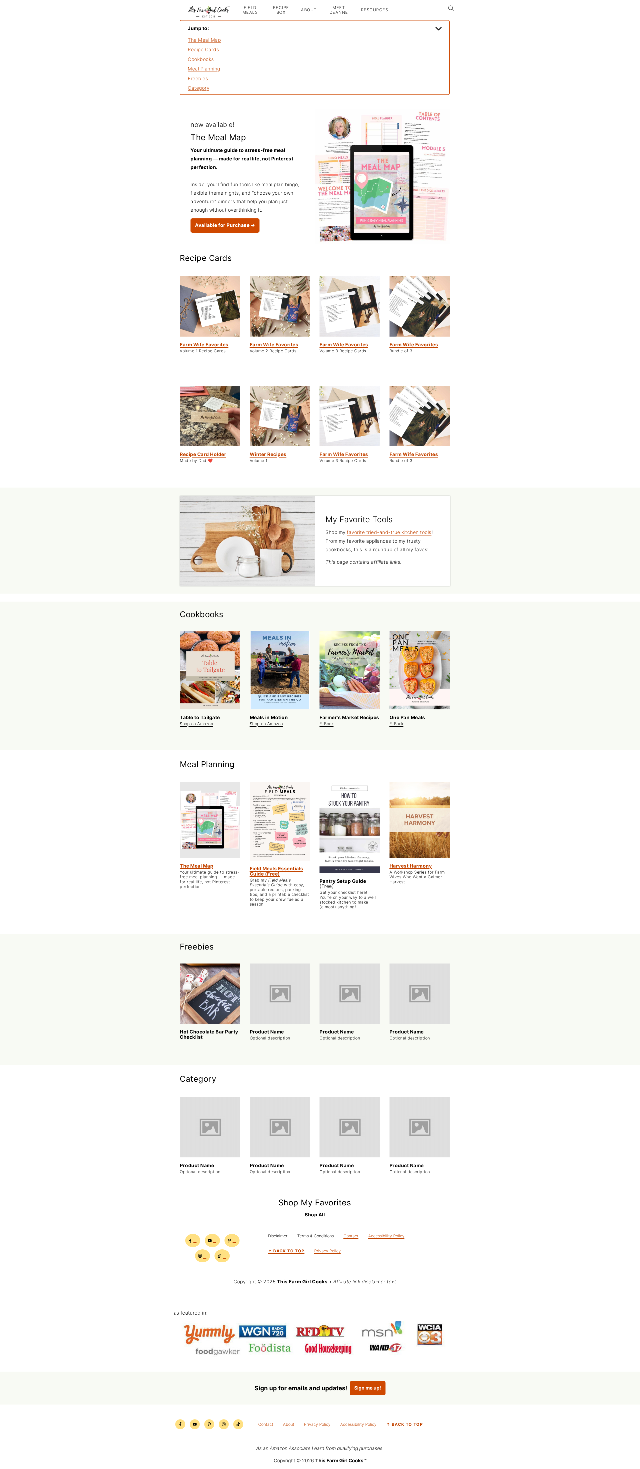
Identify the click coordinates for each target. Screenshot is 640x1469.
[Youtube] (212, 1240)
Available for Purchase (222, 225)
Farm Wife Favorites (204, 345)
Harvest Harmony (411, 866)
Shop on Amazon (196, 723)
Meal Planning (204, 69)
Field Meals (250, 10)
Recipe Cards (203, 49)
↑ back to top (286, 1250)
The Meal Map (204, 40)
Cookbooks (201, 59)
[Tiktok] (222, 1255)
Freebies (198, 78)
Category (198, 88)
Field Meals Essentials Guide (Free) (276, 871)
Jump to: (198, 28)
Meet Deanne (339, 10)
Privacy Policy (327, 1250)
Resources (374, 9)
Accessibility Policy (386, 1235)
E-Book (327, 723)
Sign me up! (367, 1388)
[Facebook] (192, 1240)
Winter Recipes (268, 454)
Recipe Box (281, 10)
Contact (351, 1235)
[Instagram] (202, 1255)
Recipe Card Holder (203, 454)
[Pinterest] (232, 1240)
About (309, 9)
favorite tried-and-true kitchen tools (389, 532)
